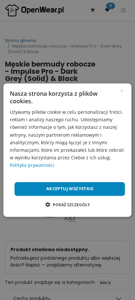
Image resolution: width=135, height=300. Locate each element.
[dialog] (67, 150)
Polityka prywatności (32, 165)
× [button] (121, 90)
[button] (67, 205)
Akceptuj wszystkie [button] (69, 188)
